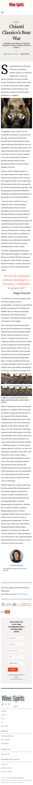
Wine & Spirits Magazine (17, 778)
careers (3, 718)
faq (2, 722)
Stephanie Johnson (12, 54)
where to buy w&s (5, 740)
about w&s (3, 711)
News (16, 22)
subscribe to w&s (5, 754)
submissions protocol (6, 768)
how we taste (4, 764)
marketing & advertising (7, 736)
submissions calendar (6, 772)
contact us (3, 715)
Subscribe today (21, 594)
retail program (5, 743)
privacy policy (4, 726)
